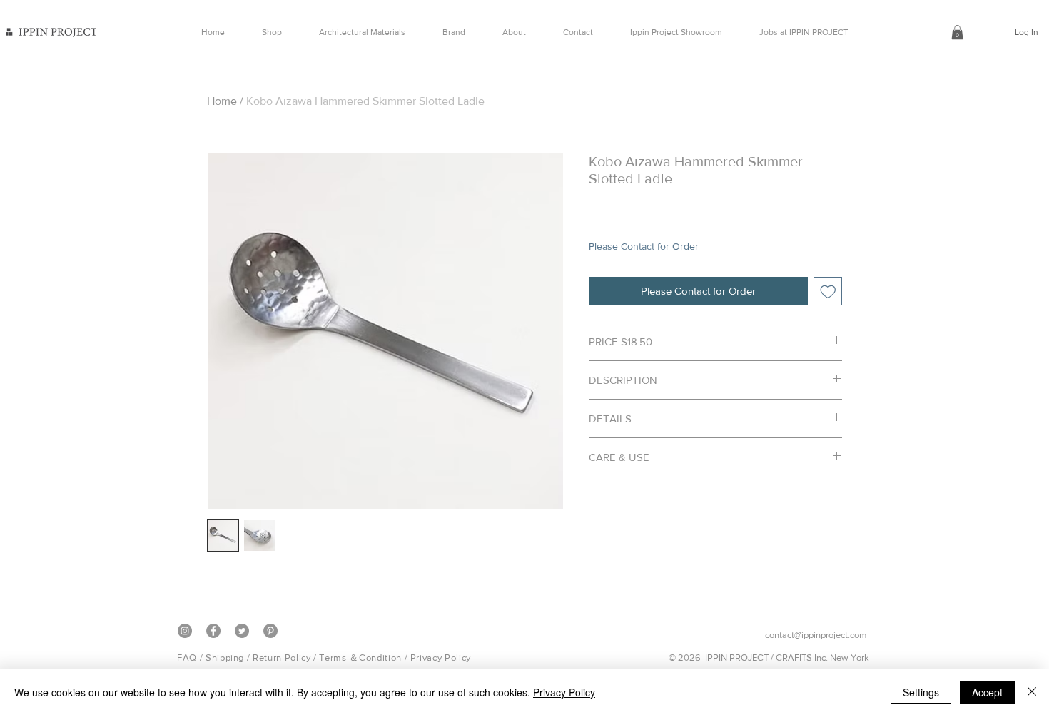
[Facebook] (213, 631)
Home (222, 101)
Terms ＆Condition (360, 657)
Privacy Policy (440, 657)
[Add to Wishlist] (828, 291)
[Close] (1031, 692)
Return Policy (281, 657)
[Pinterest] (270, 631)
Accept (987, 692)
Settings (921, 692)
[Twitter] (242, 631)
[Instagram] (185, 631)
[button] (957, 32)
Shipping (225, 657)
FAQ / (191, 657)
